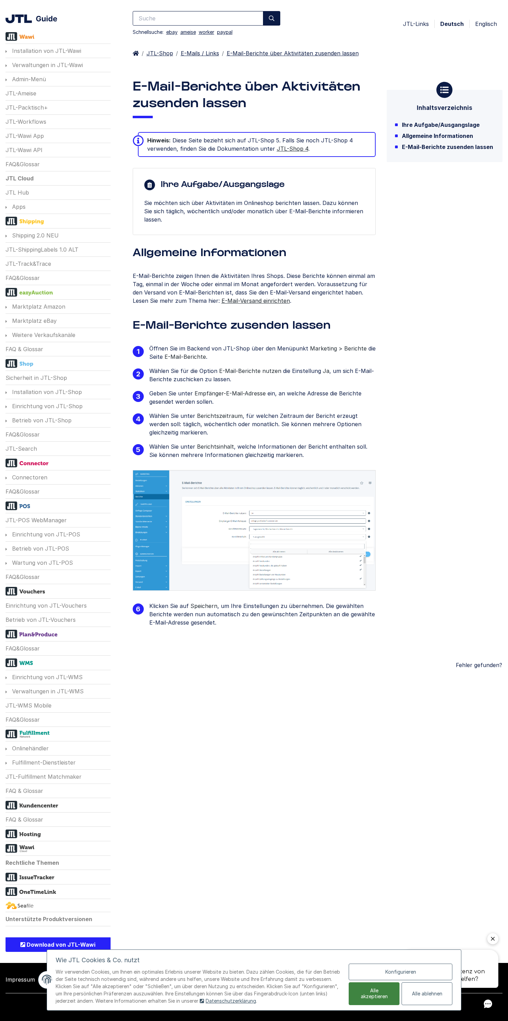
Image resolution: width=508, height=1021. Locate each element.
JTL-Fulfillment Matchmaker (44, 776)
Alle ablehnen (427, 993)
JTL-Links (416, 23)
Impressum (20, 979)
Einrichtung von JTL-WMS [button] (46, 677)
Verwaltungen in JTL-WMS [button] (47, 691)
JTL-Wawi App (25, 135)
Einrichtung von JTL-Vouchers (46, 605)
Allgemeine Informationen (437, 135)
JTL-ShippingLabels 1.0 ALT (42, 249)
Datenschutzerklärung (231, 1001)
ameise (188, 32)
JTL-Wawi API (24, 150)
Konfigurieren (400, 972)
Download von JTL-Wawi (60, 944)
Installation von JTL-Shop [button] (46, 391)
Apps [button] (18, 206)
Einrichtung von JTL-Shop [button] (46, 406)
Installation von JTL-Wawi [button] (45, 50)
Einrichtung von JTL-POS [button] (45, 534)
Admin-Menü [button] (28, 79)
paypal (225, 32)
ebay (172, 32)
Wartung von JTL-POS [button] (41, 562)
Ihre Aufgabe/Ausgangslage (441, 124)
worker (206, 32)
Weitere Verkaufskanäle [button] (42, 334)
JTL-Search (21, 448)
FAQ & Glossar (24, 349)
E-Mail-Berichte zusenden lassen (447, 146)
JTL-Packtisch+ (27, 107)
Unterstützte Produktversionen (49, 919)
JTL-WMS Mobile (28, 705)
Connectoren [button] (28, 477)
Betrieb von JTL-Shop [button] (41, 420)
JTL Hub (17, 192)
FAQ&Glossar (23, 164)
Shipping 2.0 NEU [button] (34, 235)
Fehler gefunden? (479, 665)
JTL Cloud (20, 178)
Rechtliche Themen (32, 862)
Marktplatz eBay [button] (33, 320)
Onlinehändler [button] (29, 748)
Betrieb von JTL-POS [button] (39, 548)
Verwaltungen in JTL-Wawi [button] (46, 65)
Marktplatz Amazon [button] (37, 306)
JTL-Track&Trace (28, 263)
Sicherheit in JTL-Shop (36, 377)
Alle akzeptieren (374, 993)
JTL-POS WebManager (36, 520)
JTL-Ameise (21, 93)
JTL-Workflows (26, 121)
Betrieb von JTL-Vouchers (41, 619)
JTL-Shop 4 (292, 148)
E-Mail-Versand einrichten (256, 300)
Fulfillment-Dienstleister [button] (43, 762)
